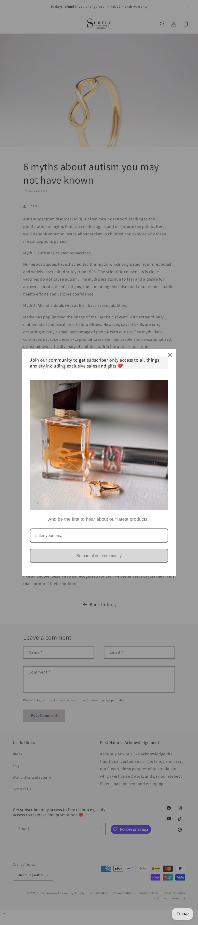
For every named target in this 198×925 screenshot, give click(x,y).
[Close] (170, 355)
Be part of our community (99, 556)
